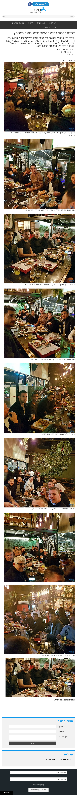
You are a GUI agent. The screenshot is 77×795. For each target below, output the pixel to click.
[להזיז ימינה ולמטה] (2, 793)
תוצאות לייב (41, 23)
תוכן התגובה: (63, 736)
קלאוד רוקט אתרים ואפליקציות (36, 790)
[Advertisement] (38, 710)
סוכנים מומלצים (50, 27)
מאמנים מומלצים (18, 23)
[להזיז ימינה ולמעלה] (2, 792)
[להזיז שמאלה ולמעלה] (1, 792)
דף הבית (52, 23)
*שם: (61, 727)
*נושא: (61, 731)
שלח (32, 743)
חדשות (30, 23)
